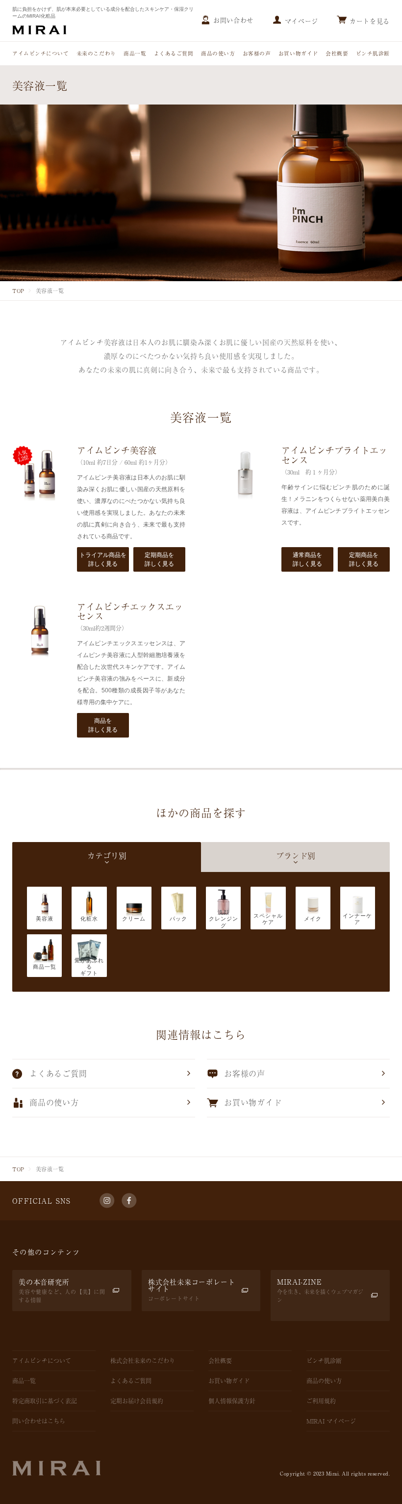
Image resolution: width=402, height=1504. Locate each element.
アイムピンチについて (40, 53)
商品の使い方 (218, 53)
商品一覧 (135, 53)
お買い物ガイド (298, 53)
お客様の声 (257, 53)
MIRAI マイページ (331, 1421)
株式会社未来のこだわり (142, 1360)
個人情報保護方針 (231, 1401)
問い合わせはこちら (38, 1421)
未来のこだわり (96, 53)
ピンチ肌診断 (373, 53)
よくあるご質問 (174, 53)
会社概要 (337, 53)
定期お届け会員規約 (136, 1401)
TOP (18, 290)
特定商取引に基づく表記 (44, 1401)
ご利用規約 (321, 1401)
